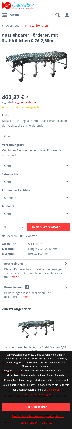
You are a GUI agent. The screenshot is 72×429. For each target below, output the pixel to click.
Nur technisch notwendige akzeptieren (38, 416)
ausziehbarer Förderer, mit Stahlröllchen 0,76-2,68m (36, 349)
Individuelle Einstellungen (36, 423)
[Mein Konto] (67, 15)
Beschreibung (13, 263)
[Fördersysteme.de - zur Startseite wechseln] (18, 5)
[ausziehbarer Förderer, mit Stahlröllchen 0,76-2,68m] (36, 329)
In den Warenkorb (46, 227)
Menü (14, 15)
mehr (15, 277)
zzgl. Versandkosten (26, 102)
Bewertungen (13, 287)
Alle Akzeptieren (36, 407)
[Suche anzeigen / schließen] (57, 15)
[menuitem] (10, 15)
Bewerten (30, 236)
